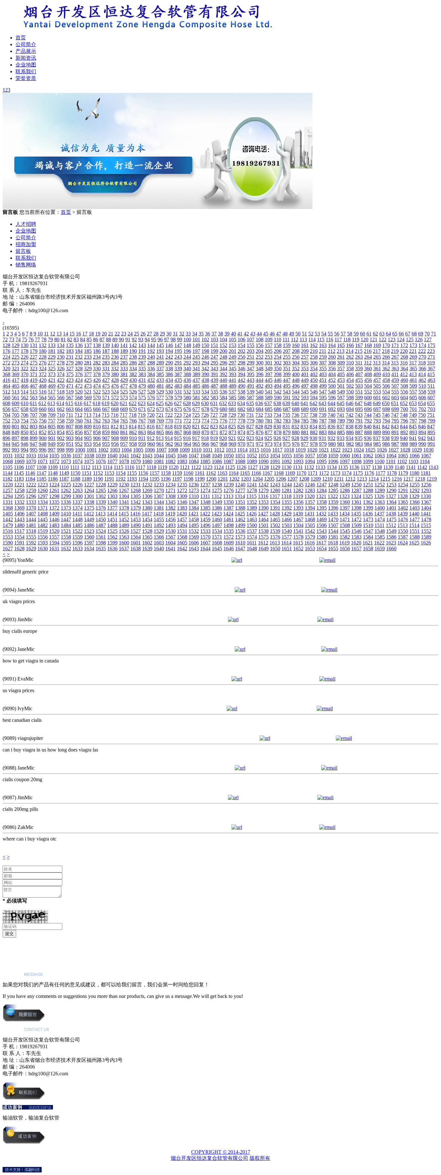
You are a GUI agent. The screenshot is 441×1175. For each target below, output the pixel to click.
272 (6, 362)
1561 (101, 537)
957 (124, 444)
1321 (321, 496)
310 (350, 362)
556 (404, 391)
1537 (252, 531)
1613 (275, 542)
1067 (426, 455)
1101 (391, 461)
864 (151, 432)
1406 (19, 513)
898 (24, 438)
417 (15, 380)
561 (15, 397)
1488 (112, 525)
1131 (298, 467)
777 (232, 420)
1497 (217, 525)
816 (151, 426)
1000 (80, 450)
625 (160, 403)
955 (106, 444)
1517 (19, 531)
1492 (159, 525)
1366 (414, 502)
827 (250, 426)
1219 (431, 479)
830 (277, 426)
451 (323, 380)
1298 (54, 496)
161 (305, 345)
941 (413, 438)
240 (151, 357)
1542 (310, 531)
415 (431, 374)
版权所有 (260, 1158)
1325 (368, 496)
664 (79, 409)
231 (70, 357)
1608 (217, 542)
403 (323, 374)
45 (265, 333)
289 (160, 362)
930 (313, 438)
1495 (194, 525)
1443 (19, 519)
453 (341, 380)
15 (72, 333)
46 (272, 333)
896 (6, 438)
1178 (392, 473)
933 (340, 438)
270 (422, 357)
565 (52, 397)
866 (169, 432)
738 (313, 415)
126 (419, 339)
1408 (42, 513)
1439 (402, 513)
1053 (263, 455)
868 (187, 432)
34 (194, 333)
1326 (379, 496)
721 (160, 415)
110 (277, 339)
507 (395, 386)
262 (350, 357)
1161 (200, 473)
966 (205, 444)
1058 (321, 455)
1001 (92, 450)
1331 (8, 502)
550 (350, 391)
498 (314, 386)
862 (133, 432)
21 (110, 333)
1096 (333, 461)
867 (178, 432)
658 (24, 409)
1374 (77, 508)
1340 (112, 502)
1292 (414, 490)
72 (5, 339)
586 (241, 397)
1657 (356, 548)
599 (359, 397)
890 (386, 432)
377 (88, 374)
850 (24, 432)
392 (223, 374)
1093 (298, 461)
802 (24, 426)
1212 (350, 479)
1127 (253, 467)
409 (377, 374)
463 (431, 380)
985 (377, 444)
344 (223, 368)
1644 (205, 548)
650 (386, 403)
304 (296, 362)
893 (413, 432)
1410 (66, 513)
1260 (42, 490)
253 (268, 357)
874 (241, 432)
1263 (77, 490)
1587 (403, 537)
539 (250, 391)
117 (338, 339)
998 (61, 450)
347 (250, 368)
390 (205, 374)
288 (151, 362)
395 (250, 374)
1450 (101, 519)
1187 (64, 479)
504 (368, 386)
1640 (159, 548)
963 (178, 444)
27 (149, 333)
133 (52, 345)
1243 (275, 484)
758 (61, 420)
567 (70, 397)
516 (42, 391)
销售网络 (25, 264)
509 (413, 386)
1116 (129, 467)
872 (223, 432)
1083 (182, 461)
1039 (101, 455)
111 (286, 339)
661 (52, 409)
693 (341, 409)
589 (268, 397)
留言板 (23, 251)
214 (350, 351)
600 (368, 397)
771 (178, 420)
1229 (112, 484)
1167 (267, 473)
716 (114, 415)
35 (201, 333)
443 (250, 380)
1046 (182, 455)
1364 (391, 502)
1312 (216, 496)
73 (11, 339)
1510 (368, 525)
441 (232, 380)
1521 (66, 531)
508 (404, 386)
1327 (391, 496)
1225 (66, 484)
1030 (428, 450)
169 (377, 345)
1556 (42, 537)
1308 (170, 496)
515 (33, 391)
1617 (321, 542)
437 (196, 380)
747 (395, 415)
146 (169, 345)
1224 (54, 484)
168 (368, 345)
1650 (275, 548)
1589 (426, 537)
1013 (231, 450)
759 (70, 420)
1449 (89, 519)
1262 (66, 490)
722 (169, 415)
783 (287, 420)
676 (187, 409)
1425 (240, 513)
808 (79, 426)
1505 (310, 525)
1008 (173, 450)
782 (278, 420)
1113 (96, 467)
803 (33, 426)
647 (359, 403)
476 (115, 386)
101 (196, 339)
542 (278, 391)
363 (395, 368)
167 (359, 345)
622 (133, 403)
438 (205, 380)
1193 (132, 479)
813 (124, 426)
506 (386, 386)
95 (153, 339)
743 (359, 415)
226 (24, 357)
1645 (217, 548)
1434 (344, 513)
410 (386, 374)
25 (136, 333)
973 (268, 444)
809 (88, 426)
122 (382, 339)
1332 (19, 502)
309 (341, 362)
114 (312, 339)
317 (413, 362)
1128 (264, 467)
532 (187, 391)
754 (24, 420)
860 (115, 432)
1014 (242, 450)
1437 (379, 513)
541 (268, 391)
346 (241, 368)
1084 (194, 461)
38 (220, 333)
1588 (414, 537)
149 (196, 345)
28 (156, 333)
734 (277, 415)
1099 (368, 461)
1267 (124, 490)
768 (151, 420)
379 (106, 374)
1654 (321, 548)
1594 (54, 542)
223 (431, 351)
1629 (31, 548)
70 (427, 333)
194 (169, 351)
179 (33, 351)
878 (278, 432)
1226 (77, 484)
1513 (402, 525)
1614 (286, 542)
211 (322, 351)
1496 (205, 525)
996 (42, 450)
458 (386, 380)
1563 (124, 537)
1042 (135, 455)
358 (350, 368)
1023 (347, 450)
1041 (124, 455)
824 (223, 426)
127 (428, 339)
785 (305, 420)
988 (404, 444)
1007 (161, 450)
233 (88, 357)
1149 (64, 473)
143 (142, 345)
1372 (54, 508)
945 (15, 444)
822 (205, 426)
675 (178, 409)
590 (278, 397)
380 (115, 374)
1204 (257, 479)
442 (241, 380)
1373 (66, 508)
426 (97, 380)
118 (347, 339)
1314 (240, 496)
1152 (98, 473)
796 (404, 420)
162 (314, 345)
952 (79, 444)
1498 (228, 525)
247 (214, 357)
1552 (426, 531)
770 (169, 420)
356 (332, 368)
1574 (252, 537)
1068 (8, 461)
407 (359, 374)
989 (413, 444)
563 (33, 397)
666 (97, 409)
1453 (135, 519)
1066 (414, 455)
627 (178, 403)
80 (56, 339)
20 (104, 333)
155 (250, 345)
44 (259, 333)
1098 (356, 461)
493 (268, 386)
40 (233, 333)
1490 (135, 525)
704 (6, 415)
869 (196, 432)
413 (413, 374)
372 (42, 374)
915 (178, 438)
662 (61, 409)
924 (259, 438)
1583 (356, 537)
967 (214, 444)
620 (114, 403)
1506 (321, 525)
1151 (87, 473)
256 (296, 357)
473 (88, 386)
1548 (379, 531)
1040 (112, 455)
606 (422, 397)
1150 (75, 473)
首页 (20, 37)
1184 (30, 479)
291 (178, 362)
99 (179, 339)
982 (350, 444)
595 (323, 397)
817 (160, 426)
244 (187, 357)
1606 (194, 542)
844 (404, 426)
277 (52, 362)
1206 (281, 479)
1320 (309, 496)
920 (223, 438)
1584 (368, 537)
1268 (135, 490)
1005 (138, 450)
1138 (377, 467)
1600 (124, 542)
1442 (8, 519)
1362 (368, 502)
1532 (194, 531)
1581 (333, 537)
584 (223, 397)
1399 (368, 508)
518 (61, 391)
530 (169, 391)
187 (106, 351)
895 (431, 432)
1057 (310, 455)
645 (340, 403)
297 (232, 362)
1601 (135, 542)
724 (187, 415)
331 (106, 368)
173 (413, 345)
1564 (135, 537)
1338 (89, 502)
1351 (240, 502)
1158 (166, 473)
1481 (31, 525)
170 (386, 345)
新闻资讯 (25, 58)
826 (241, 426)
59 (356, 333)
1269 (147, 490)
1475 (391, 519)
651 (395, 403)
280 (79, 362)
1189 (87, 479)
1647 (240, 548)
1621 (368, 542)
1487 (101, 525)
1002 (103, 450)
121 (373, 339)
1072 (54, 461)
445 (268, 380)
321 (15, 368)
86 (95, 339)
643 (322, 403)
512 (6, 391)
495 (287, 386)
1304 (124, 496)
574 (133, 397)
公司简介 (25, 44)
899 (33, 438)
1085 (205, 461)
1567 (170, 537)
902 (61, 438)
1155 (132, 473)
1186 (53, 479)
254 (278, 357)
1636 (112, 548)
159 (287, 345)
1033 (31, 455)
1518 (31, 531)
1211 (339, 479)
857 (88, 432)
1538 (263, 531)
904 (79, 438)
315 (395, 362)
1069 (19, 461)
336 (151, 368)
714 (96, 415)
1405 (8, 513)
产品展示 (25, 51)
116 (329, 339)
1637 (124, 548)
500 (332, 386)
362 (386, 368)
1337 (77, 502)
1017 (277, 450)
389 (196, 374)
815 (142, 426)
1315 (251, 496)
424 (79, 380)
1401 (391, 508)
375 (70, 374)
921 (232, 438)
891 (395, 432)
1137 (366, 467)
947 (33, 444)
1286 (345, 490)
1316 (263, 496)
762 (97, 420)
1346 (182, 502)
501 (341, 386)
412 (404, 374)
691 (323, 409)
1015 (254, 450)
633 (232, 403)
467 (33, 386)
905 (88, 438)
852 (42, 432)
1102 (402, 461)
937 (377, 438)
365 (413, 368)
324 (42, 368)
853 (52, 432)
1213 (362, 479)
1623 (391, 542)
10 (40, 333)
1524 (101, 531)
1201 (223, 479)
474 (97, 386)
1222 (31, 484)
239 (142, 357)
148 (187, 345)
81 (63, 339)
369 (15, 374)
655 (431, 403)
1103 (413, 461)
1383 (182, 508)
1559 (77, 537)
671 (142, 409)
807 (70, 426)
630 (205, 403)
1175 (358, 473)
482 (169, 386)
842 (386, 426)
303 (287, 362)
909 (124, 438)
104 (223, 339)
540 (259, 391)
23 (123, 333)
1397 (345, 508)
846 (422, 426)
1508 (345, 525)
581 (196, 397)
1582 (345, 537)
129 (15, 345)
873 (232, 432)
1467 (298, 519)
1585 (379, 537)
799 (431, 420)
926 (277, 438)
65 (394, 333)
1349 (217, 502)
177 (15, 351)
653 (413, 403)
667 (106, 409)
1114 (107, 467)
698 (386, 409)
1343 (147, 502)
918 (205, 438)
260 (332, 357)
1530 (170, 531)
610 (24, 403)
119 (355, 339)
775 (214, 420)
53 (317, 333)
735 (286, 415)
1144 (8, 473)
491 (250, 386)
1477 (414, 519)
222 (422, 351)
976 (296, 444)
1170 (301, 473)
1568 (182, 537)
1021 (324, 450)
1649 (263, 548)
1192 (121, 479)
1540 (287, 531)
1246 (310, 484)
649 (377, 403)
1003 (115, 450)
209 (305, 351)
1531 (182, 531)
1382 (170, 508)
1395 (321, 508)
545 (305, 391)
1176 (369, 473)
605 (413, 397)
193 (160, 351)
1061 (356, 455)
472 (79, 386)
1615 (298, 542)
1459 (205, 519)
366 (422, 368)
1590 (8, 542)
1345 (170, 502)
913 (160, 438)
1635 (101, 548)
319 (431, 362)
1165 (245, 473)
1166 (256, 473)
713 (87, 415)
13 (59, 333)
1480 (19, 525)
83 (76, 339)
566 (61, 397)
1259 (31, 490)
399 (287, 374)
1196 (166, 479)
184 (79, 351)
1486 (89, 525)
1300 (77, 496)
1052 (252, 455)
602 (386, 397)
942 (422, 438)
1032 (19, 455)
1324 (356, 496)
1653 (310, 548)
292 (187, 362)
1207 (292, 479)
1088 (240, 461)
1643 (194, 548)
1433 (333, 513)
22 (117, 333)
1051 (240, 455)
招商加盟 (25, 244)
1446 (54, 519)
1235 (182, 484)
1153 (109, 473)
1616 (309, 542)
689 (305, 409)
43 (252, 333)
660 (42, 409)
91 (127, 339)
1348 (205, 502)
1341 (124, 502)
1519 (42, 531)
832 (295, 426)
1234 (170, 484)
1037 (77, 455)
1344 (159, 502)
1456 (170, 519)
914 (169, 438)
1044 (159, 455)
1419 (170, 513)
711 (69, 415)
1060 (345, 455)
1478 (426, 519)
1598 (101, 542)
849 (15, 432)
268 (404, 357)
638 (277, 403)
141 (124, 345)
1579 (310, 537)
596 (332, 397)
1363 (379, 502)
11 (46, 333)
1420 (182, 513)
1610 (240, 542)
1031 (8, 455)
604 (404, 397)
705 (15, 415)
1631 (54, 548)
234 (97, 357)
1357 (310, 502)
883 (323, 432)
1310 (194, 496)
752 (6, 420)
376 (79, 374)
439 (214, 380)
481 (160, 386)
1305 (135, 496)
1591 (19, 542)
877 (268, 432)
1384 (194, 508)
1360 (345, 502)
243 (178, 357)
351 (287, 368)
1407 (31, 513)
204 (259, 351)
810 (97, 426)
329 (88, 368)
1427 (263, 513)
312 (368, 362)
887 (359, 432)
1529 (159, 531)
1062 (368, 455)
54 (323, 333)
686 (278, 409)
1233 (159, 484)
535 (214, 391)
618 (96, 403)
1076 (101, 461)
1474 (379, 519)
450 (314, 380)
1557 (54, 537)
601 (377, 397)
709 (52, 415)
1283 (310, 490)
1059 (333, 455)
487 (214, 386)
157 (268, 345)
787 (323, 420)
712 (78, 415)
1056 (298, 455)
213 (340, 351)
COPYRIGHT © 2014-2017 (220, 1152)
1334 (42, 502)
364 (404, 368)
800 (6, 426)
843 (395, 426)
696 (368, 409)
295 (214, 362)
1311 (205, 496)
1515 (426, 525)
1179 (403, 473)
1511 (379, 525)
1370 (31, 508)
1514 (414, 525)
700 (404, 409)
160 (296, 345)
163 (323, 345)
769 (160, 420)
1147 (41, 473)
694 (350, 409)
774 (205, 420)
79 (50, 339)
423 (70, 380)
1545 (345, 531)
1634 (89, 548)
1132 (309, 467)
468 (42, 386)
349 (268, 368)
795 (395, 420)
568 (79, 397)
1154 (121, 473)
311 (359, 362)
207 (287, 351)
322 (24, 368)
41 (239, 333)
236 (115, 357)
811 (105, 426)
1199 (200, 479)
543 (287, 391)
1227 (89, 484)
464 (6, 386)
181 (52, 351)
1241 (252, 484)
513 (15, 391)
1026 (382, 450)
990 (422, 444)
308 (332, 362)
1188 (75, 479)
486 (205, 386)
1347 (194, 502)
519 (70, 391)
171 (395, 345)
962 (169, 444)
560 (6, 397)
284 (115, 362)
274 (24, 362)
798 (422, 420)
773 (196, 420)
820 (187, 426)
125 (410, 339)
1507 (333, 525)
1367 (426, 502)
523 (106, 391)
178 (24, 351)
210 (314, 351)
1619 (344, 542)
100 (187, 339)
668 (115, 409)
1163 (222, 473)
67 (407, 333)
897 (15, 438)
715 (105, 415)
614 (60, 403)
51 (304, 333)
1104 (425, 461)
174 (422, 345)
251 (250, 357)
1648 (252, 548)
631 (214, 403)
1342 (135, 502)
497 (305, 386)
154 (241, 345)
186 (97, 351)
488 (223, 386)
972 (259, 444)
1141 (411, 467)
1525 (112, 531)
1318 (286, 496)
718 (133, 415)
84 (82, 339)
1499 (240, 525)
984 (368, 444)
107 (250, 339)
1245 (298, 484)
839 (359, 426)
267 (395, 357)
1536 (240, 531)
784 (296, 420)
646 (350, 403)
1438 (391, 513)
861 (124, 432)
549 (341, 391)
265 (377, 357)
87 (102, 339)
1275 (217, 490)
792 (368, 420)
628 (187, 403)
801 (15, 426)
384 (151, 374)
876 (259, 432)
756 (42, 420)
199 (214, 351)
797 (413, 420)
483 (178, 386)
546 (314, 391)
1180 (414, 473)
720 (151, 415)
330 (97, 368)
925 (268, 438)
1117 (140, 467)
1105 (8, 467)
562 (24, 397)
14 (65, 333)
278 (61, 362)
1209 (316, 479)
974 (278, 444)
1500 (252, 525)
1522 (77, 531)
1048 (205, 455)
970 (241, 444)
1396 (333, 508)
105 (232, 339)
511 (431, 386)
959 (142, 444)
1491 (147, 525)
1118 (151, 467)
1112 (85, 467)
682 (241, 409)
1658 (368, 548)
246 (205, 357)
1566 (159, 537)
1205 (269, 479)
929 (304, 438)
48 (285, 333)
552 (368, 391)
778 (241, 420)
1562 (112, 537)
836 (331, 426)
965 (196, 444)
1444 (31, 519)
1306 (147, 496)
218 (386, 351)
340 (187, 368)
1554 (19, 537)
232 (79, 357)
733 (268, 415)
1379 (135, 508)
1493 (170, 525)
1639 (147, 548)
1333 (31, 502)
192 (151, 351)
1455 (159, 519)
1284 (321, 490)
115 (320, 339)
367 (431, 368)
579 (178, 397)
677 (196, 409)
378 (97, 374)
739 (322, 415)
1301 (89, 496)
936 (368, 438)
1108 (41, 467)
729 (232, 415)
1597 (89, 542)
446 (278, 380)
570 (97, 397)
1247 (321, 484)
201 (232, 351)
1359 (333, 502)
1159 (177, 473)
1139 (388, 467)
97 (166, 339)
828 (259, 426)
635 (250, 403)
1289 (379, 490)
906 (97, 438)
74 (18, 339)
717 (124, 415)
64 (388, 333)
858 (97, 432)
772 (187, 420)
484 (187, 386)
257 (305, 357)
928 (295, 438)
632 (223, 403)
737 (304, 415)
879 (287, 432)
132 (42, 345)
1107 (30, 467)
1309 (182, 496)
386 (169, 374)
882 (314, 432)
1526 (124, 531)
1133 (320, 467)
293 (196, 362)
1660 (391, 548)
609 (15, 403)
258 (314, 357)
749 (413, 415)
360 (368, 368)
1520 (54, 531)
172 (404, 345)
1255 (414, 484)
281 (88, 362)
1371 (42, 508)
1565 (147, 537)
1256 (426, 484)
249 (232, 357)
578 (169, 397)
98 (173, 339)
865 (160, 432)
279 (70, 362)
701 (413, 409)
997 (52, 450)
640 (295, 403)
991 (431, 444)
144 (151, 345)
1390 (263, 508)
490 (241, 386)
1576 (275, 537)
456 (368, 380)
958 (133, 444)
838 (350, 426)
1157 (154, 473)
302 (278, 362)
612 (42, 403)
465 (15, 386)
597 (341, 397)
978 (314, 444)
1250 (356, 484)
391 (214, 374)
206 (278, 351)
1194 (143, 479)
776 (223, 420)
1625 (414, 542)
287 (142, 362)
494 (278, 386)
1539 (275, 531)
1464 (263, 519)
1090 (263, 461)
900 (42, 438)
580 (187, 397)
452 (332, 380)
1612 (263, 542)
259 (323, 357)
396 (259, 374)
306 (314, 362)
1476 (403, 519)
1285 (333, 490)
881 (305, 432)
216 (368, 351)
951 (70, 444)
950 (61, 444)
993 (15, 450)
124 (401, 339)
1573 (240, 537)
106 (241, 339)
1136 (354, 467)
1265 (101, 490)
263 (359, 357)
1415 (123, 513)
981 (341, 444)
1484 (66, 525)
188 (115, 351)
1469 (321, 519)
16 (78, 333)
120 (364, 339)
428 (115, 380)
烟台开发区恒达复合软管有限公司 (209, 1158)
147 (178, 345)
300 (259, 362)
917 (196, 438)
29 (162, 333)
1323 (344, 496)
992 (6, 450)
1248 (333, 484)
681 (232, 409)
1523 (89, 531)
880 (296, 432)
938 (386, 438)
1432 (321, 513)
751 (431, 415)
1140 (400, 467)
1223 (42, 484)
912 (151, 438)
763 (106, 420)
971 (250, 444)
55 (330, 333)
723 (178, 415)
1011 (208, 450)
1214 (373, 479)
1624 (402, 542)
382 (133, 374)
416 (6, 380)
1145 (19, 473)
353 (305, 368)
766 (133, 420)
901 (52, 438)
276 (42, 362)
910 (133, 438)
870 (205, 432)
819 (178, 426)
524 (115, 391)
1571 (217, 537)
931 (322, 438)
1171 (313, 473)
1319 (298, 496)
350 (278, 368)
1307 (159, 496)
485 (196, 386)
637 (268, 403)
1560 (89, 537)
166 (350, 345)
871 (214, 432)
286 (133, 362)
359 (359, 368)
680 (223, 409)
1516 (8, 531)
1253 (391, 484)
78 (43, 339)
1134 (332, 467)
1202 (234, 479)
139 (106, 345)
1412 (89, 513)
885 (341, 432)
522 (97, 391)
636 (259, 403)
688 (296, 409)
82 (69, 339)
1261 (54, 490)
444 (259, 380)
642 (313, 403)
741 (340, 415)
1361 (356, 502)
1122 (196, 467)
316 (404, 362)
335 (142, 368)
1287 (356, 490)
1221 (19, 484)
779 (250, 420)
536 (223, 391)
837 (340, 426)
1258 (19, 490)
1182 (8, 479)
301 (268, 362)
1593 (42, 542)
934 (350, 438)
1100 (379, 461)
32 (181, 333)
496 (296, 386)
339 (178, 368)
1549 (391, 531)
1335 (54, 502)
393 (232, 374)
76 (31, 339)
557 (413, 391)
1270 (159, 490)
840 (368, 426)
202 (241, 351)
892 (404, 432)
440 (223, 380)
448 (296, 380)
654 (422, 403)
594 (314, 397)
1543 (321, 531)
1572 (228, 537)
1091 (275, 461)
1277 (240, 490)
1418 (158, 513)
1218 (420, 479)
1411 (77, 513)
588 (259, 397)
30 (168, 333)
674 (169, 409)
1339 (101, 502)
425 (88, 380)
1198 (188, 479)
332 (115, 368)
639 (286, 403)
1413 (100, 513)
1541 (298, 531)
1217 (408, 479)
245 (196, 357)
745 (377, 415)
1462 (240, 519)
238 (133, 357)
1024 (359, 450)
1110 (64, 467)
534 (205, 391)
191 (142, 351)
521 (88, 391)
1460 (217, 519)
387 (178, 374)
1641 (170, 548)
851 (33, 432)
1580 (321, 537)
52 (310, 333)
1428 (275, 513)
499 (323, 386)
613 (51, 403)
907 (106, 438)
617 (87, 403)
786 (314, 420)
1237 (205, 484)
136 (79, 345)
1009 (184, 450)
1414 (112, 513)
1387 (228, 508)
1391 (275, 508)
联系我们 (25, 71)
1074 (77, 461)
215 (359, 351)
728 (223, 415)
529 (160, 391)
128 (6, 345)
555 (395, 391)
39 (227, 333)
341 (196, 368)
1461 (228, 519)
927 (286, 438)
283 (106, 362)
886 (350, 432)
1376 (101, 508)
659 (33, 409)
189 (124, 351)
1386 (217, 508)
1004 (126, 450)
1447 (66, 519)
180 (42, 351)
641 (304, 403)
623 (142, 403)
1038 (89, 455)
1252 (379, 484)
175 (431, 345)
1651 (287, 548)
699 (395, 409)
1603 (159, 542)
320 (6, 368)
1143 (433, 467)
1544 (333, 531)
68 (414, 333)
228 (42, 357)
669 (124, 409)
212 (331, 351)
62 (375, 333)
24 (130, 333)
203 (250, 351)
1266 (112, 490)
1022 (335, 450)
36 (207, 333)
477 (124, 386)
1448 (77, 519)
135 (70, 345)
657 (15, 409)
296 (223, 362)
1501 (263, 525)
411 (395, 374)
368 (6, 374)
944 (6, 444)
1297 (42, 496)
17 (84, 333)
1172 (324, 473)
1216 (397, 479)
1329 (414, 496)
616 (78, 403)
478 (133, 386)
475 (106, 386)
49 (291, 333)
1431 (309, 513)
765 (124, 420)
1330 (426, 496)
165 (341, 345)
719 (142, 415)
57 (343, 333)
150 (205, 345)
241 (160, 357)
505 (377, 386)
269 (413, 357)
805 (52, 426)
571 (106, 397)
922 (241, 438)
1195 (154, 479)
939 (395, 438)
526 (133, 391)
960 (151, 444)
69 (420, 333)
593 (305, 397)
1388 (240, 508)
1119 (162, 467)
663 (70, 409)
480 (151, 386)
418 (24, 380)
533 (196, 391)
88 (108, 339)
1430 (298, 513)
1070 (31, 461)
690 (314, 409)
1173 (335, 473)
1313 (228, 496)
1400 (379, 508)
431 (142, 380)
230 (61, 357)
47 (278, 333)
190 (133, 351)
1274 (205, 490)
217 (377, 351)
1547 (368, 531)
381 (124, 374)
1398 (356, 508)
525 (124, 391)
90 (121, 339)
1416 (135, 513)
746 (386, 415)
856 (79, 432)
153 (232, 345)
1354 (275, 502)
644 (331, 403)
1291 (403, 490)
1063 (379, 455)
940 (404, 438)
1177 (380, 473)
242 (169, 357)
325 (52, 368)
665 (88, 409)
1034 (42, 455)
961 (160, 444)
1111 (74, 467)
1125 (230, 467)
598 (350, 397)
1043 (147, 455)
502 (350, 386)
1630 (42, 548)
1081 (159, 461)
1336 (66, 502)
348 (259, 368)
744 (368, 415)
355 (323, 368)
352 (296, 368)
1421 (193, 513)
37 (214, 333)
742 (350, 415)
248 (223, 357)
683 (250, 409)
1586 (391, 537)
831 (286, 426)
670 (133, 409)
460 (404, 380)
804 (42, 426)
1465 (275, 519)
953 (88, 444)
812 (114, 426)
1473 (368, 519)
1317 (275, 496)
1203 (246, 479)
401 (305, 374)
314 (386, 362)
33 (188, 333)
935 (359, 438)
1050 (228, 455)
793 (377, 420)
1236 (194, 484)
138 (97, 345)
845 (413, 426)
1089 (252, 461)
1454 (147, 519)
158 (278, 345)
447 (287, 380)
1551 (414, 531)
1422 (205, 513)
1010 (196, 450)
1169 (290, 473)
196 (187, 351)
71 (433, 333)
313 (377, 362)
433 (160, 380)
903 (70, 438)
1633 (77, 548)
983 (359, 444)
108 (259, 339)
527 (142, 391)
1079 (135, 461)
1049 (217, 455)
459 (395, 380)
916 (187, 438)
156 (259, 345)
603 (395, 397)
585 (232, 397)
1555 (31, 537)
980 (332, 444)
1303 (112, 496)
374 (61, 374)
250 (241, 357)
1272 (182, 490)
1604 (170, 542)
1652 (298, 548)
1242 (263, 484)
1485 (77, 525)
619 (105, 403)
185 (88, 351)
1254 (403, 484)
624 (151, 403)
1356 (298, 502)
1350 (228, 502)
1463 (252, 519)
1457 (182, 519)
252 (259, 357)
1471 (345, 519)
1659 (379, 548)
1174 (347, 473)
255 (287, 357)
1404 (426, 508)
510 (422, 386)
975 (287, 444)
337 (160, 368)
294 (205, 362)
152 (223, 345)
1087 (228, 461)
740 (331, 415)
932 (331, 438)
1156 (143, 473)
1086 (217, 461)
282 (97, 362)
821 (196, 426)
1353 (263, 502)
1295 (19, 496)
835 (322, 426)
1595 (66, 542)
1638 (135, 548)
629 (196, 403)
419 (33, 380)
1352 (252, 502)
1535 (228, 531)
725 (196, 415)
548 (332, 391)
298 (241, 362)
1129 (275, 467)
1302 (101, 496)
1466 (287, 519)
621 (124, 403)
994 (24, 450)
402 (314, 374)
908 (115, 438)
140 (115, 345)
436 (187, 380)
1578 (298, 537)
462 (422, 380)
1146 (30, 473)
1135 (343, 467)
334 (133, 368)
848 (6, 432)
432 (151, 380)
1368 (8, 508)
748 (404, 415)
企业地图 (25, 64)
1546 (356, 531)
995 (33, 450)
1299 (66, 496)
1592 (31, 542)
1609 (228, 542)
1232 (147, 484)
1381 (159, 508)
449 (305, 380)
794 (386, 420)
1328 (402, 496)
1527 (135, 531)
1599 (112, 542)
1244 (287, 484)
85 (89, 339)
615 (69, 403)
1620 (356, 542)
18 (91, 333)
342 (205, 368)
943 (431, 438)
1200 (211, 479)
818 (169, 426)
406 (350, 374)
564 (42, 397)
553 (377, 391)
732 (259, 415)
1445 (42, 519)
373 (52, 374)
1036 (66, 455)
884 (332, 432)
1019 (300, 450)
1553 (8, 537)
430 (133, 380)
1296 (31, 496)
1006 (150, 450)
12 (52, 333)
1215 (385, 479)
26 (143, 333)
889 (377, 432)
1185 (41, 479)
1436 (368, 513)
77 (37, 339)
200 (223, 351)
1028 (405, 450)
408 (368, 374)
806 (61, 426)
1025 (370, 450)
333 (124, 368)
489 (232, 386)
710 (61, 415)
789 (341, 420)
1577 (287, 537)
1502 (275, 525)
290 (169, 362)
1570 (205, 537)
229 (52, 357)
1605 (182, 542)
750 (422, 415)
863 (142, 432)
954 (97, 444)
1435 (356, 513)
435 (178, 380)
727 (214, 415)
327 (70, 368)
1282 (298, 490)
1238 (217, 484)
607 (431, 397)
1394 (310, 508)
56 (336, 333)
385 (160, 374)
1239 (228, 484)
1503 (287, 525)
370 (24, 374)
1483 (54, 525)
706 (24, 415)
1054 (275, 455)
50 (298, 333)
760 (79, 420)
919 (214, 438)
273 (15, 362)
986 (386, 444)
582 (205, 397)
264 (368, 357)
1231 (135, 484)
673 (160, 409)
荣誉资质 (25, 78)
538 (241, 391)
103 (214, 339)
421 (52, 380)
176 (6, 351)
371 (33, 374)
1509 (356, 525)
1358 (321, 502)
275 (33, 362)
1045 (170, 455)
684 (259, 409)
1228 (101, 484)
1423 (216, 513)
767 (142, 420)
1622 (379, 542)
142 (133, 345)
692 (332, 409)
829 (268, 426)
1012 (219, 450)
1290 (391, 490)
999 (70, 450)
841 (377, 426)
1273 (194, 490)
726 (205, 415)
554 (386, 391)
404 (332, 374)
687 (287, 409)
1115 (118, 467)
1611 (252, 542)
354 (314, 368)
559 (431, 391)
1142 (422, 467)
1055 (287, 455)
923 (250, 438)
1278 (252, 490)
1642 (182, 548)
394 (241, 374)
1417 (147, 513)
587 (250, 397)
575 (142, 397)
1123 (207, 467)
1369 (19, 508)
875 (250, 432)
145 (160, 345)
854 (61, 432)
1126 (241, 467)
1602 (147, 542)
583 (214, 397)
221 (413, 351)
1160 (188, 473)
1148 (53, 473)
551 (359, 391)
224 (6, 357)
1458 (194, 519)
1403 (414, 508)
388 (187, 374)
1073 (66, 461)
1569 (194, 537)
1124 (219, 467)
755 (33, 420)
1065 (403, 455)
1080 (147, 461)
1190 (98, 479)
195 (178, 351)
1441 (426, 513)
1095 (321, 461)
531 (178, 391)
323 (33, 368)
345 (232, 368)
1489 (124, 525)
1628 (19, 548)
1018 (289, 450)
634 (241, 403)
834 (313, 426)
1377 (112, 508)
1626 (426, 542)
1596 (77, 542)
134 (61, 345)
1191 (109, 479)
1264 (89, 490)
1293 (426, 490)
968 (223, 444)
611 (33, 403)
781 (268, 420)
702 (422, 409)
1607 (205, 542)
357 (341, 368)
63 (382, 333)
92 (134, 339)
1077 (112, 461)
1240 (240, 484)
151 (214, 345)
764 (115, 420)
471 (70, 386)
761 (88, 420)
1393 (298, 508)
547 (323, 391)
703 (431, 409)
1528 (147, 531)
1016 (266, 450)
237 (124, 357)
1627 (8, 548)
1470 (333, 519)
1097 (345, 461)
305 (305, 362)
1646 (228, 548)
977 (305, 444)
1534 (217, 531)
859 (106, 432)
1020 (312, 450)
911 (142, 438)
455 (359, 380)
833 (304, 426)
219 (395, 351)
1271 (170, 490)
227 (33, 357)
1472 (356, 519)
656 (6, 409)
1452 (124, 519)
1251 (368, 484)
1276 (228, 490)
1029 (417, 450)
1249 (345, 484)
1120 (174, 467)
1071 (42, 461)
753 (15, 420)
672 (151, 409)
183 (70, 351)
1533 (205, 531)
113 (303, 339)
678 (205, 409)
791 (359, 420)
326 (61, 368)
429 (124, 380)
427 (106, 380)
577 (160, 397)
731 (250, 415)
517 (52, 391)
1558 (66, 537)
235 (106, 357)
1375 (89, 508)
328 (79, 368)
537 (232, 391)
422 (61, 380)
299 (250, 362)
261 (341, 357)
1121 (185, 467)
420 (42, 380)
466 (24, 386)
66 (401, 333)
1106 (19, 467)
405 (341, 374)
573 (124, 397)
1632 (66, 548)
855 (70, 432)
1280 (275, 490)
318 (422, 362)
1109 (53, 467)
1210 (327, 479)
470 (61, 386)
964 (187, 444)
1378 (124, 508)
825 (232, 426)
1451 (112, 519)
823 (214, 426)
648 (368, 403)
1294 (8, 496)
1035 (54, 455)
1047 (194, 455)
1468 (310, 519)
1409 (54, 513)
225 (15, 357)
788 (332, 420)
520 (79, 391)
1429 (286, 513)
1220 (8, 484)
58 (349, 333)
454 (350, 380)
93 (140, 339)
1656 (345, 548)
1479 (8, 525)
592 (296, 397)
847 (431, 426)
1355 (287, 502)
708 (42, 415)
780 (259, 420)
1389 (252, 508)
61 (369, 333)
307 (323, 362)
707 (33, 415)
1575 (263, 537)
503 (359, 386)
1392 (287, 508)
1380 (147, 508)
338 (169, 368)
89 (115, 339)
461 (413, 380)
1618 (333, 542)
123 (391, 339)
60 (362, 333)
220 (404, 351)
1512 (391, 525)
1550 (403, 531)
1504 (298, 525)
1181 (426, 473)
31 (175, 333)
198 (205, 351)
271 (431, 357)
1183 (19, 479)
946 (24, 444)
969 (232, 444)
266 (386, 357)
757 (52, 420)
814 (133, 426)
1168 (279, 473)
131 (33, 345)
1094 (310, 461)
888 (368, 432)
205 (268, 351)
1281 (287, 490)
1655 (333, 548)
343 (214, 368)
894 (422, 432)
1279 (263, 490)
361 (377, 368)
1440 (414, 513)
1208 (304, 479)
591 (287, 397)
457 (377, 380)
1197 (177, 479)
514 (24, 391)
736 (295, 415)
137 (88, 345)
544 (296, 391)
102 (205, 339)
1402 (403, 508)
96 (160, 339)
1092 (287, 461)
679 (214, 409)
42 (246, 333)
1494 (182, 525)
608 (6, 403)
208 (296, 351)
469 (52, 386)
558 (422, 391)
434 (169, 380)
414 (422, 374)
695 (359, 409)
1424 (228, 513)
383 (142, 374)
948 (42, 444)
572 (115, 397)
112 (294, 339)
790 (350, 420)
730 (241, 415)
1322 (333, 496)
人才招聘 (25, 224)
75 (24, 339)
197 (196, 351)
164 (332, 345)
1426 (251, 513)
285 (124, 362)
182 (61, 351)
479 (142, 386)
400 (296, 374)
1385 (205, 508)
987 (395, 444)
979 (323, 444)
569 (88, 397)
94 (147, 339)
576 (151, 397)
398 (278, 374)
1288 (368, 490)
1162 (211, 473)
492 (259, 386)
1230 (124, 484)
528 (151, 391)
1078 (124, 461)
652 (404, 403)
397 (268, 374)
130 (24, 345)
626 (169, 403)
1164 (234, 473)
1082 (170, 461)
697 (377, 409)
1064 (391, 455)
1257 (8, 490)
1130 (287, 467)
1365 (403, 502)
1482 (42, 525)
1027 (393, 450)
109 (268, 339)
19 (97, 333)
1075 (89, 461)
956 (115, 444)
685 (268, 409)
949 (52, 444)
